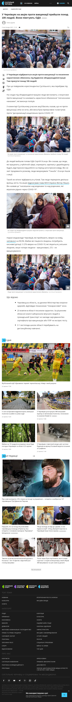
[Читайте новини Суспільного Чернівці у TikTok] (35, 680)
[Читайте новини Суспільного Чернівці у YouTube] (14, 680)
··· (51, 3)
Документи (41, 665)
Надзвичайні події (16, 9)
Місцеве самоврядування (47, 633)
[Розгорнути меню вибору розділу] (21, 3)
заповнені (11, 241)
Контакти (5, 658)
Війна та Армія (42, 646)
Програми (6, 668)
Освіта (39, 620)
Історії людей (42, 636)
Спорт (4, 646)
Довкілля (5, 626)
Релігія (39, 639)
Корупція (40, 613)
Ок (64, 695)
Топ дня (40, 649)
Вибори (5, 623)
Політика (5, 639)
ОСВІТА (4, 604)
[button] (3, 75)
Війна (36, 3)
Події (4, 613)
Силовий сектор (8, 636)
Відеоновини (7, 649)
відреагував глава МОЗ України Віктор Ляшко (48, 183)
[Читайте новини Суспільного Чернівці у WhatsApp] (30, 680)
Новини (5, 597)
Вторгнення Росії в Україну (47, 597)
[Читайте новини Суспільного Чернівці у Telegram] (19, 680)
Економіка (6, 620)
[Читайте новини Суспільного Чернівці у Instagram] (9, 680)
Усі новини (28, 3)
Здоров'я (5, 9)
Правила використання (46, 662)
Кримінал (5, 616)
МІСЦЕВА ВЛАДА (42, 601)
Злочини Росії (7, 642)
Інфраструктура (43, 629)
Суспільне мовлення (10, 662)
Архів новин (41, 658)
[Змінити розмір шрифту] (68, 27)
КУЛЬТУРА (5, 601)
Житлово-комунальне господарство (16, 629)
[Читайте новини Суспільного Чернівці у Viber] (25, 680)
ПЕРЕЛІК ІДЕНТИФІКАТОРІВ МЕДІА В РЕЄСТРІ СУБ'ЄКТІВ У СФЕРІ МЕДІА (52, 669)
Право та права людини (11, 633)
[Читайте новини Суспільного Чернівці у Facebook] (4, 680)
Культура (40, 616)
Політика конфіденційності (13, 665)
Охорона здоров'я (44, 626)
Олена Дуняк (11, 23)
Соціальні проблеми (45, 642)
